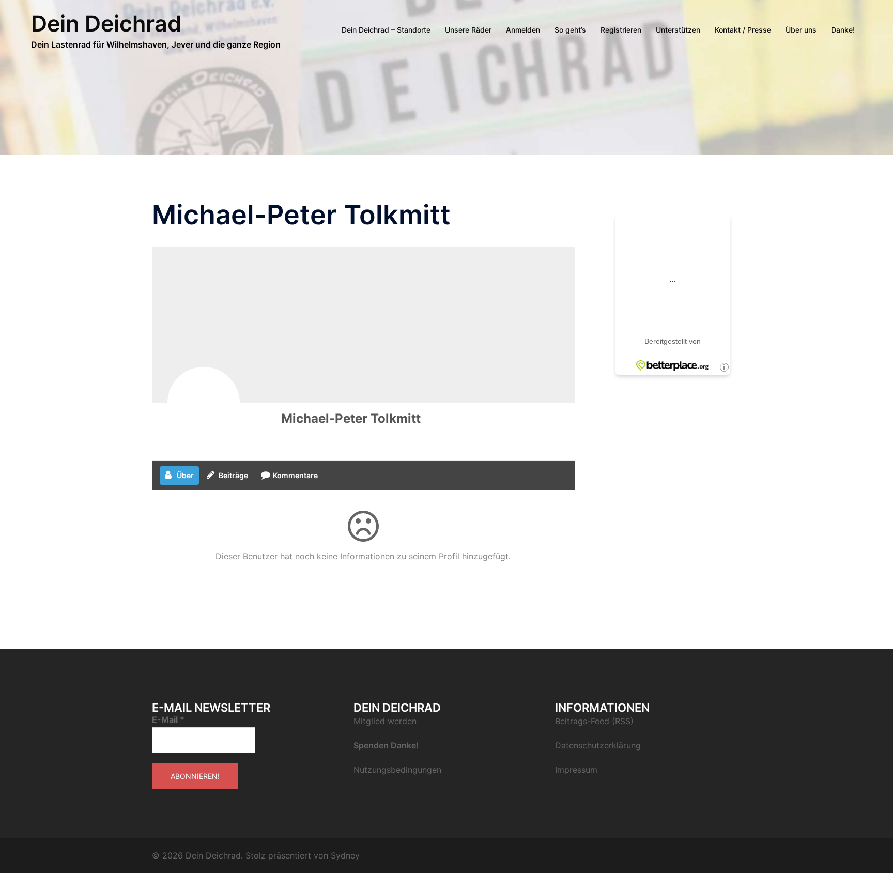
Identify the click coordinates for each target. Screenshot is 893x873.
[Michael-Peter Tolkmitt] (203, 403)
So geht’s (570, 29)
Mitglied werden (385, 721)
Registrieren (621, 29)
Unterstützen (678, 29)
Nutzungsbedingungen (397, 769)
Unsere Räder (468, 29)
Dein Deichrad (106, 23)
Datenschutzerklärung (598, 745)
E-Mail (168, 719)
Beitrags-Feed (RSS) (594, 721)
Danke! (843, 29)
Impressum (576, 769)
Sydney (345, 855)
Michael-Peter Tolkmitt (351, 418)
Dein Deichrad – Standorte (386, 29)
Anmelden (523, 29)
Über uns (801, 29)
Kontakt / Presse (743, 29)
